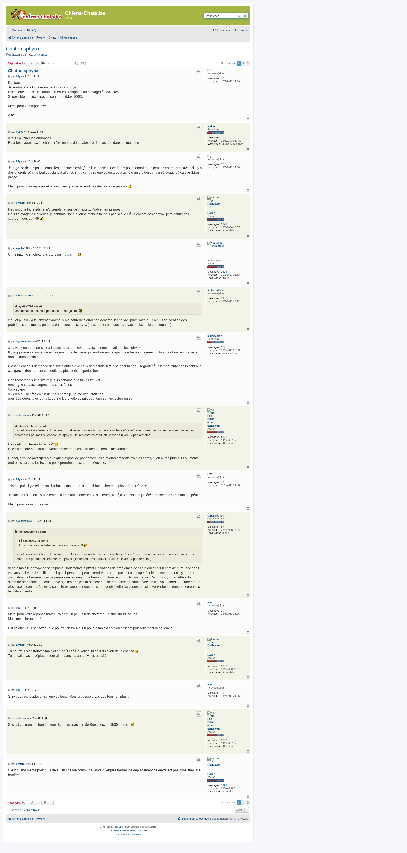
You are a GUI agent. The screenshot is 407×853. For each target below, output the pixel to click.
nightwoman (214, 336)
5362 (224, 437)
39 (222, 298)
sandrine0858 (215, 515)
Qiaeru (143, 830)
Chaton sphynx (22, 49)
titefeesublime (215, 290)
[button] (248, 63)
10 (222, 78)
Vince (28, 54)
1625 (224, 271)
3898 (224, 224)
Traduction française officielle (123, 830)
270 (223, 137)
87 (222, 526)
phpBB (118, 827)
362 (223, 347)
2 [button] (243, 63)
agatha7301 (214, 260)
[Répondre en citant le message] (198, 71)
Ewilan (211, 213)
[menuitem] (31, 30)
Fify (209, 70)
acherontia (40, 54)
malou (211, 126)
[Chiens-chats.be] (36, 13)
